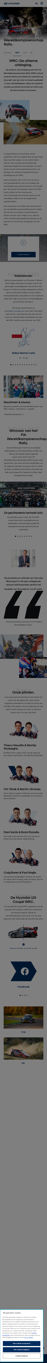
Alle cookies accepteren (21, 1343)
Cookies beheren (22, 1356)
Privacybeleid (28, 1337)
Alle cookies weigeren (22, 1350)
